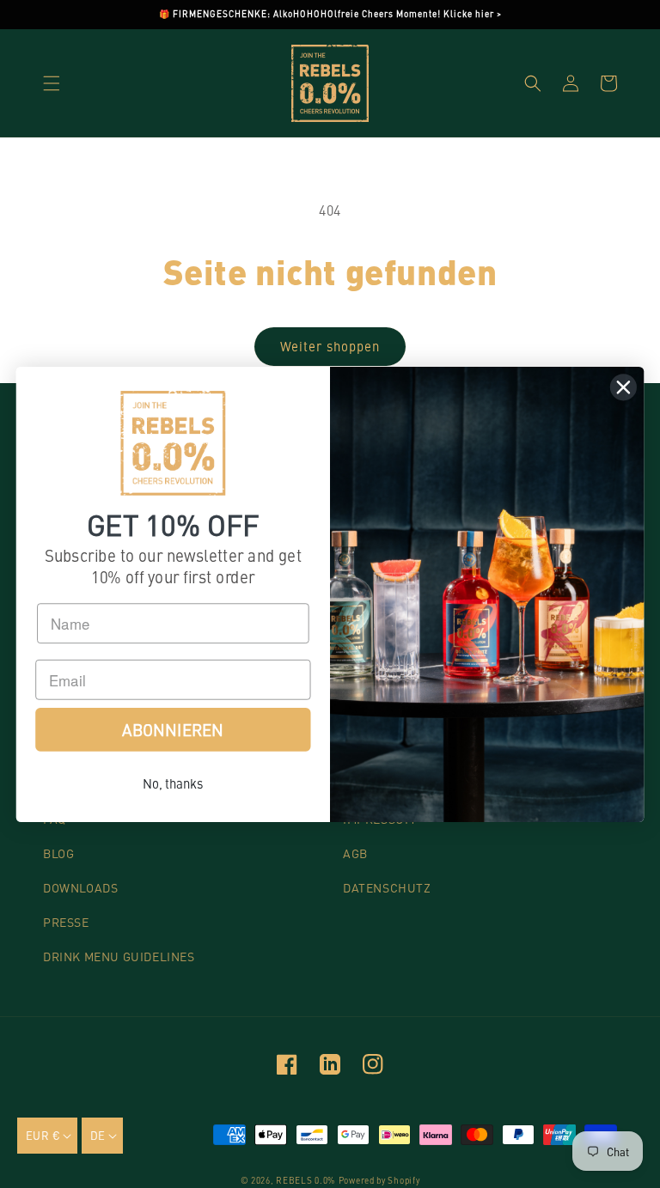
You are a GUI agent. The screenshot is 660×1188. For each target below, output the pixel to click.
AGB (355, 853)
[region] (330, 14)
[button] (51, 83)
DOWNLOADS (80, 887)
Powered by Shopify (379, 1180)
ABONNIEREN (172, 729)
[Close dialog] (623, 387)
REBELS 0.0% (305, 1180)
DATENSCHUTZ (387, 887)
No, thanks (173, 782)
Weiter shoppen (330, 346)
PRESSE (66, 921)
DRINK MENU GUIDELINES (119, 956)
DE (98, 1135)
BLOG (58, 853)
